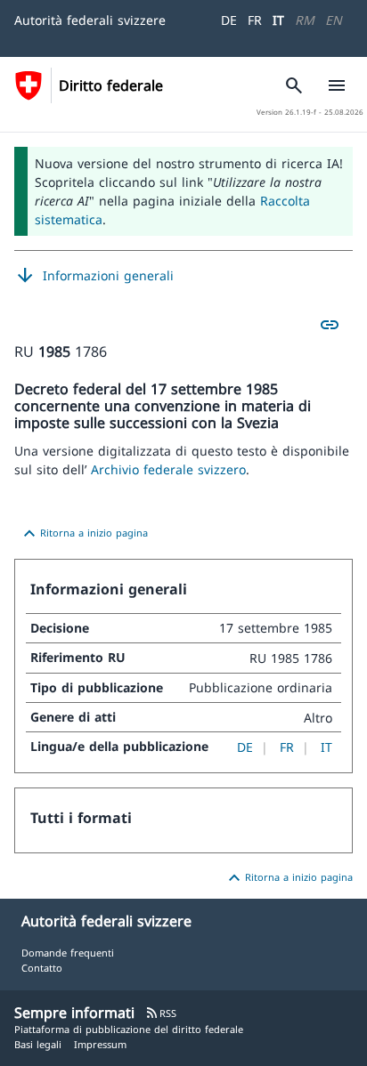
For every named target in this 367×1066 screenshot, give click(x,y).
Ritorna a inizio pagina (83, 534)
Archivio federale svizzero (168, 469)
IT (278, 20)
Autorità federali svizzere (90, 20)
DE (229, 20)
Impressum (100, 1044)
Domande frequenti (67, 952)
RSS (160, 1013)
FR (255, 20)
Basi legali (37, 1044)
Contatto (41, 967)
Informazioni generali (94, 276)
